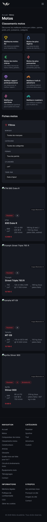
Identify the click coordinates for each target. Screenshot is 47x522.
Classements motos (9, 441)
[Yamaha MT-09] (23, 325)
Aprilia (7, 387)
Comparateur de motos (11, 437)
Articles (5, 449)
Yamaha (8, 332)
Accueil (5, 15)
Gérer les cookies (8, 503)
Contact (5, 478)
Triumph (8, 277)
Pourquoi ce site (31, 493)
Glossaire (5, 453)
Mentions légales (8, 489)
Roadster (10, 215)
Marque (8, 130)
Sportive (28, 433)
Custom (28, 445)
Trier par (9, 172)
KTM (7, 220)
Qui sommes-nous (32, 489)
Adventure (29, 441)
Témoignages (7, 474)
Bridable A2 (26, 382)
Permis (8, 151)
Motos (4, 433)
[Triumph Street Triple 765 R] (23, 270)
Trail (27, 437)
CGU (4, 500)
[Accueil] (42, 3)
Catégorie (9, 141)
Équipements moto (9, 470)
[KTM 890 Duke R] (23, 214)
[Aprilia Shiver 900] (23, 381)
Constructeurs (7, 445)
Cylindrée (9, 162)
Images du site (31, 497)
